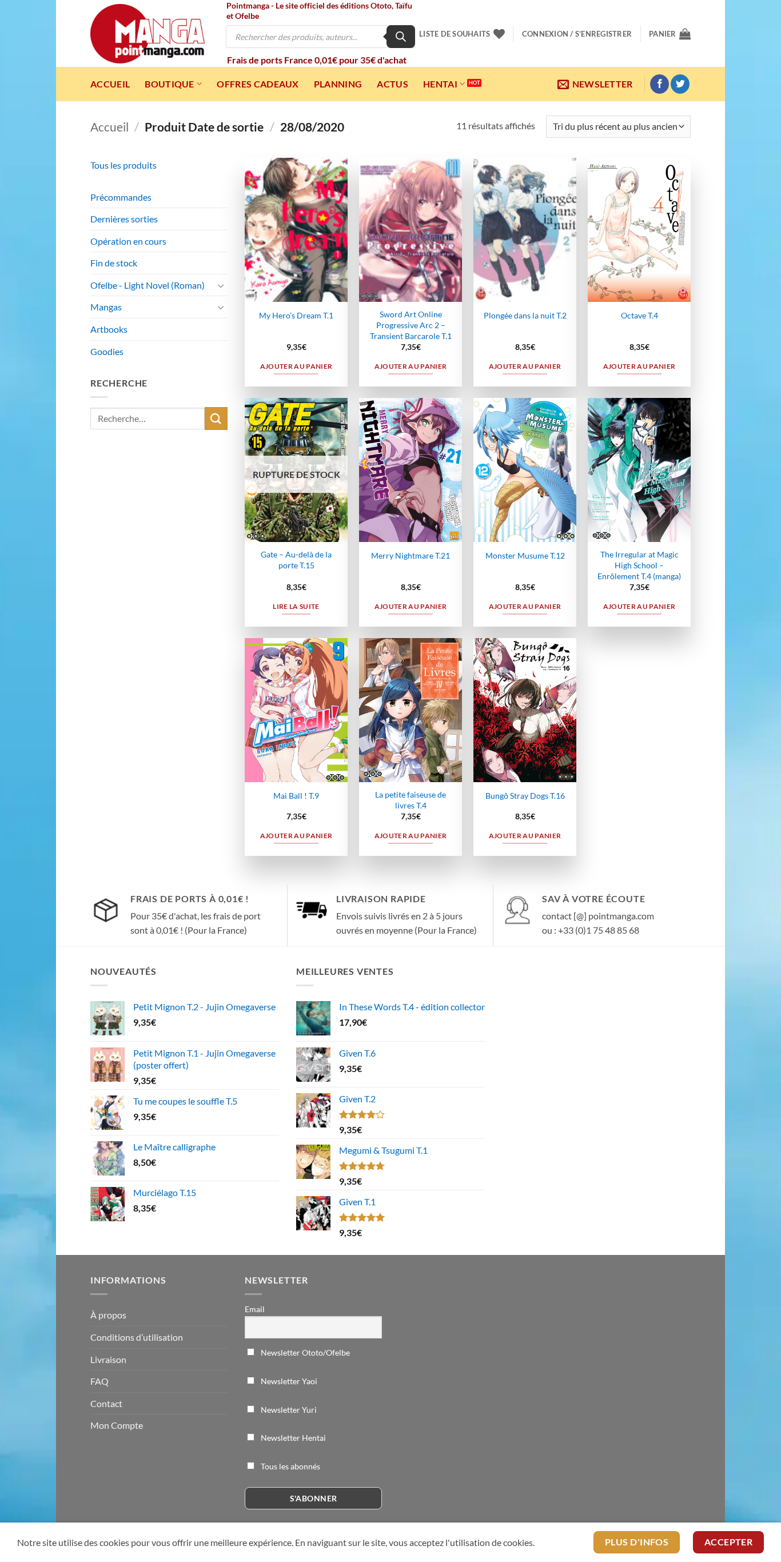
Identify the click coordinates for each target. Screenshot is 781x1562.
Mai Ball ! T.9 (296, 795)
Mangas (106, 306)
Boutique (169, 83)
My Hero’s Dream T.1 (296, 315)
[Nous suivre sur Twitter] (680, 84)
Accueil (110, 83)
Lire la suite (296, 606)
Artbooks (108, 329)
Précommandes (121, 197)
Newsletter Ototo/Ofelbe (304, 1352)
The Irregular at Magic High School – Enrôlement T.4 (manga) (639, 564)
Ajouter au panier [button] (296, 366)
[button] (577, 33)
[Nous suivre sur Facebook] (659, 84)
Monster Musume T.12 (525, 555)
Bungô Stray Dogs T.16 (525, 795)
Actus (392, 83)
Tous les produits (123, 165)
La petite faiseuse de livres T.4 (410, 800)
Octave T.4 (639, 315)
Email (255, 1309)
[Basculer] (221, 285)
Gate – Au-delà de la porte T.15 (296, 559)
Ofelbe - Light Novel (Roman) (147, 285)
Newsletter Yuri (288, 1409)
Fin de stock (113, 262)
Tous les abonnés (289, 1466)
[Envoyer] (216, 418)
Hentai (440, 83)
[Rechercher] (400, 36)
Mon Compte (116, 1425)
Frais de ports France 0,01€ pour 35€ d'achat (317, 59)
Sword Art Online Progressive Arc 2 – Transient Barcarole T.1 (411, 324)
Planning (338, 83)
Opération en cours (128, 241)
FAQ (99, 1381)
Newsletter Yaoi (288, 1381)
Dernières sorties (124, 218)
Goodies (106, 351)
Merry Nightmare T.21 (410, 555)
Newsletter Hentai (292, 1438)
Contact (106, 1403)
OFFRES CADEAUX (257, 83)
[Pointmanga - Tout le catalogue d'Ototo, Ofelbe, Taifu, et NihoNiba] (147, 33)
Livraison (108, 1359)
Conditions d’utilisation (136, 1337)
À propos (108, 1314)
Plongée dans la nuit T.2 (525, 315)
